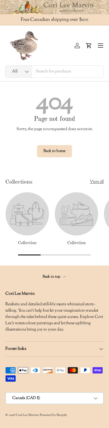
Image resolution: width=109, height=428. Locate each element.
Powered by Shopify (53, 415)
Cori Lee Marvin (27, 415)
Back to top (52, 276)
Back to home (54, 151)
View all (97, 182)
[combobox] (54, 71)
